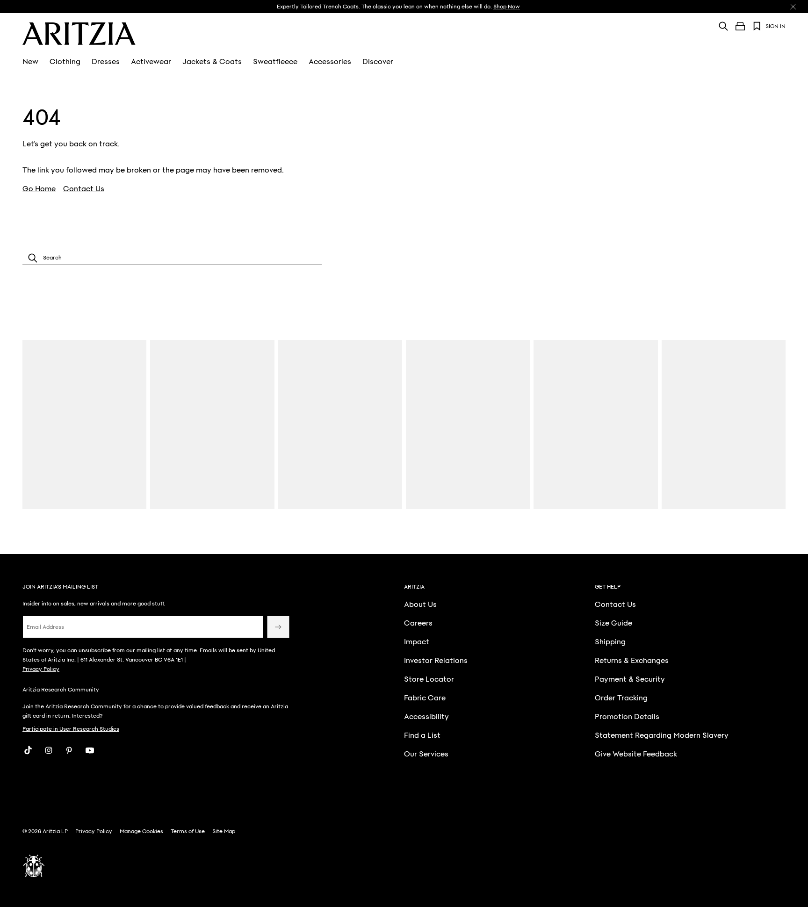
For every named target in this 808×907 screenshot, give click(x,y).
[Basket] (740, 26)
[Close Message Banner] (793, 6)
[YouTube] (89, 750)
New (30, 61)
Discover (377, 61)
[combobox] (172, 258)
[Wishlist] (757, 26)
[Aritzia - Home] (79, 33)
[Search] (723, 26)
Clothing (65, 61)
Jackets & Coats (212, 61)
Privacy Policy (40, 669)
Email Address (45, 627)
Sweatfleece (275, 61)
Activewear (151, 61)
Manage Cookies (141, 831)
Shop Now (506, 6)
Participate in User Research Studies (70, 729)
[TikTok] (28, 750)
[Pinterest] (69, 750)
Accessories (330, 61)
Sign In (775, 26)
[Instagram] (48, 750)
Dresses (106, 61)
